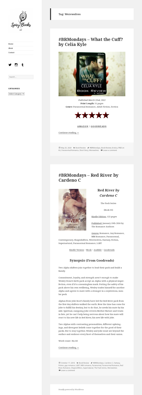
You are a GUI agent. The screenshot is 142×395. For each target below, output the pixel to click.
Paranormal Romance (70, 150)
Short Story (83, 150)
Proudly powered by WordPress (71, 389)
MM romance (86, 365)
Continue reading (69, 132)
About (10, 48)
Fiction (61, 365)
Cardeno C (109, 363)
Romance (66, 368)
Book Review (81, 148)
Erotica (114, 148)
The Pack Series (100, 368)
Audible (98, 249)
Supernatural (88, 368)
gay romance (69, 365)
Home (10, 44)
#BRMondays (95, 148)
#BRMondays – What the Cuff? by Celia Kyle (91, 41)
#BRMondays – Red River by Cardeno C (88, 177)
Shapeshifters (76, 368)
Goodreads (99, 126)
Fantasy (117, 363)
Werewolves (94, 150)
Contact (11, 52)
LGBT (78, 365)
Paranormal (96, 365)
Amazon (82, 126)
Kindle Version (76, 249)
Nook (89, 249)
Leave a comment (110, 150)
